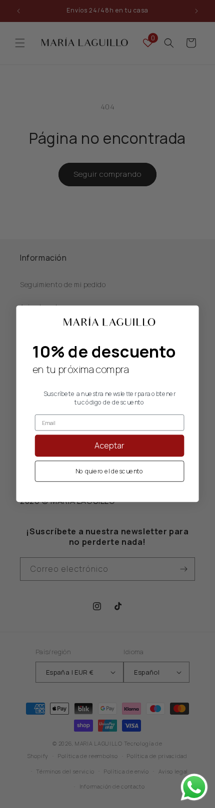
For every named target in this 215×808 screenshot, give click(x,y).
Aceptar (109, 445)
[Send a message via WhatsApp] (194, 787)
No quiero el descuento (110, 471)
